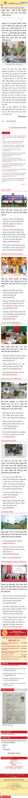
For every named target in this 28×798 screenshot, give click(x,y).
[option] (14, 708)
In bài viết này (12, 121)
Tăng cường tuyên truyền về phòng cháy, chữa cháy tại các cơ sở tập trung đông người (13, 424)
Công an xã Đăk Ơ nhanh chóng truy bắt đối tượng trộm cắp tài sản (14, 358)
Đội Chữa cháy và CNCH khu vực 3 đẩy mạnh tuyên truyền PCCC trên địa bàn (14, 415)
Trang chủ (6, 774)
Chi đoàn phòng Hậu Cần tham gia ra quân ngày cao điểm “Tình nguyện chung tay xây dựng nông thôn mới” (14, 610)
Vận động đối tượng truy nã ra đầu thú (13, 373)
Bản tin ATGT (12, 558)
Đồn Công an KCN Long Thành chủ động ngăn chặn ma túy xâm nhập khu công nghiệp (13, 154)
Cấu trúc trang (20, 774)
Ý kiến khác (6, 749)
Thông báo (5, 663)
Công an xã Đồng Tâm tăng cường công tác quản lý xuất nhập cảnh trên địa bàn (13, 293)
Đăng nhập (14, 776)
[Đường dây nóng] (14, 645)
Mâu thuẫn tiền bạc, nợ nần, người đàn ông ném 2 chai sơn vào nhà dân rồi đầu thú (14, 137)
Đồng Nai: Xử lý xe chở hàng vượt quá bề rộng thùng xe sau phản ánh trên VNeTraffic (14, 550)
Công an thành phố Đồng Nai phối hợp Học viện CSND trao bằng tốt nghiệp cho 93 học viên (13, 222)
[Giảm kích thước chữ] (17, 19)
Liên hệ (13, 774)
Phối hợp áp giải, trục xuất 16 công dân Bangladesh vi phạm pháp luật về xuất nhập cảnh (13, 160)
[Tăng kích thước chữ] (20, 19)
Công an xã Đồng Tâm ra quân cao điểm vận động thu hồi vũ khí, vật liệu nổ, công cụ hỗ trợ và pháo (14, 304)
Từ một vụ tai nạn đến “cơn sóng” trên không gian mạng (12, 494)
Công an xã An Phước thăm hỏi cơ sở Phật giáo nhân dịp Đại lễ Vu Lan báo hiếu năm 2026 (14, 315)
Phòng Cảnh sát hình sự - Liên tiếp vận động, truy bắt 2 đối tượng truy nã (13, 366)
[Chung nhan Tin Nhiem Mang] (5, 793)
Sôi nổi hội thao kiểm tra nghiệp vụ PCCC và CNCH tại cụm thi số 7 (14, 434)
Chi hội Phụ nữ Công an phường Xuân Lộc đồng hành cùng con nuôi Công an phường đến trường (14, 599)
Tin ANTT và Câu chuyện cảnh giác (13, 7)
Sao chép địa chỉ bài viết (18, 127)
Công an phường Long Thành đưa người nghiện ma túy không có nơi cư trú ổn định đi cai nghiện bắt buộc (14, 175)
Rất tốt (5, 745)
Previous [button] (24, 690)
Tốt (4, 747)
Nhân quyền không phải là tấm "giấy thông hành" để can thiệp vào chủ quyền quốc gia (13, 504)
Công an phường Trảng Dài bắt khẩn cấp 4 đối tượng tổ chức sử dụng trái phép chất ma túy (13, 165)
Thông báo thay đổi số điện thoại (12, 542)
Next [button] (26, 690)
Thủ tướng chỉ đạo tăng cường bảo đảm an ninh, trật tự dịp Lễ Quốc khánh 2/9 (14, 247)
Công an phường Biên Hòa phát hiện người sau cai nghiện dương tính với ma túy (14, 180)
